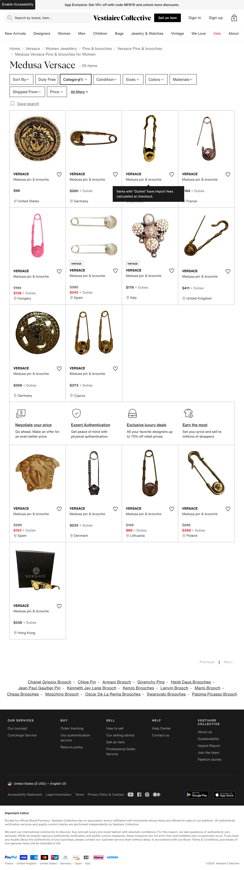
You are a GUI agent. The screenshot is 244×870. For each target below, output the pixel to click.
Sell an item (167, 17)
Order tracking (72, 728)
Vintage (177, 33)
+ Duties (85, 190)
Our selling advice (120, 735)
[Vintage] (188, 33)
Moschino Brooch (62, 694)
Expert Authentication (90, 425)
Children (100, 33)
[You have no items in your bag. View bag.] (234, 17)
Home (15, 48)
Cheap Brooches (23, 694)
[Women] (74, 33)
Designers (41, 33)
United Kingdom (27, 863)
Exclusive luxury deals (146, 425)
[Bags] (127, 33)
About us (205, 732)
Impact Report (209, 745)
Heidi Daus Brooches (191, 682)
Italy (88, 863)
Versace (32, 48)
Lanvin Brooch (174, 688)
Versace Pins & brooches (139, 48)
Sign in (194, 17)
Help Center (161, 728)
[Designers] (54, 33)
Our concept (17, 728)
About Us (236, 33)
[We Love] (210, 33)
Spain (78, 863)
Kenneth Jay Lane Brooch (91, 688)
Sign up (216, 17)
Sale (217, 33)
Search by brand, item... (33, 17)
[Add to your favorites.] (59, 174)
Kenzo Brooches (138, 688)
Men (82, 33)
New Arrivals (15, 33)
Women (64, 33)
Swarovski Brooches (166, 694)
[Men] (89, 33)
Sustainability (208, 738)
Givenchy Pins (151, 682)
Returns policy (72, 747)
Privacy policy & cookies (106, 794)
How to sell (114, 728)
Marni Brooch (207, 688)
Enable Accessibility (17, 4)
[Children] (111, 33)
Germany (65, 863)
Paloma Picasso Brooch (214, 694)
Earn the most (195, 425)
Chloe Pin (87, 682)
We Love (199, 33)
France (9, 863)
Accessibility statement (25, 794)
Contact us (160, 735)
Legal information (58, 794)
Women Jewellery (61, 48)
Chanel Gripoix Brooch (49, 682)
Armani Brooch (116, 682)
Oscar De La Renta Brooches (112, 694)
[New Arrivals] (29, 33)
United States (48, 863)
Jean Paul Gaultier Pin (39, 688)
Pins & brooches (97, 48)
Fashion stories (209, 759)
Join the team (208, 752)
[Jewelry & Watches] (167, 33)
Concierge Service (22, 735)
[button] (234, 17)
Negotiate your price (33, 425)
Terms (79, 794)
